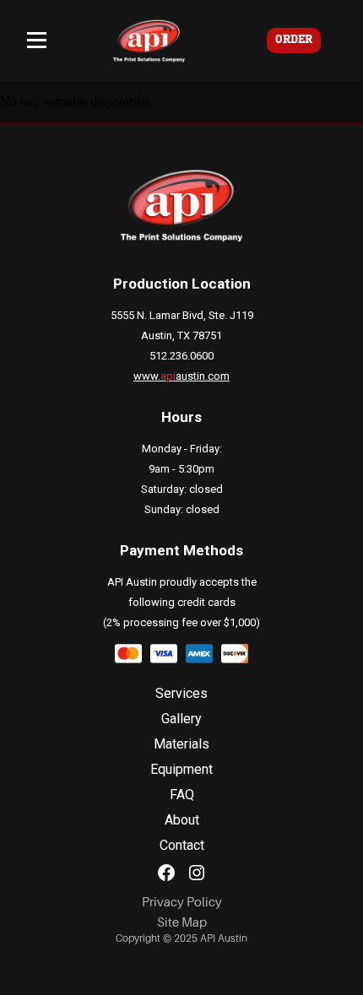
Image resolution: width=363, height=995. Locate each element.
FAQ (182, 795)
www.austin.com (181, 376)
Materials (181, 744)
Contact (182, 845)
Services (181, 693)
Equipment (181, 769)
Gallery (181, 719)
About (182, 820)
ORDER (293, 40)
